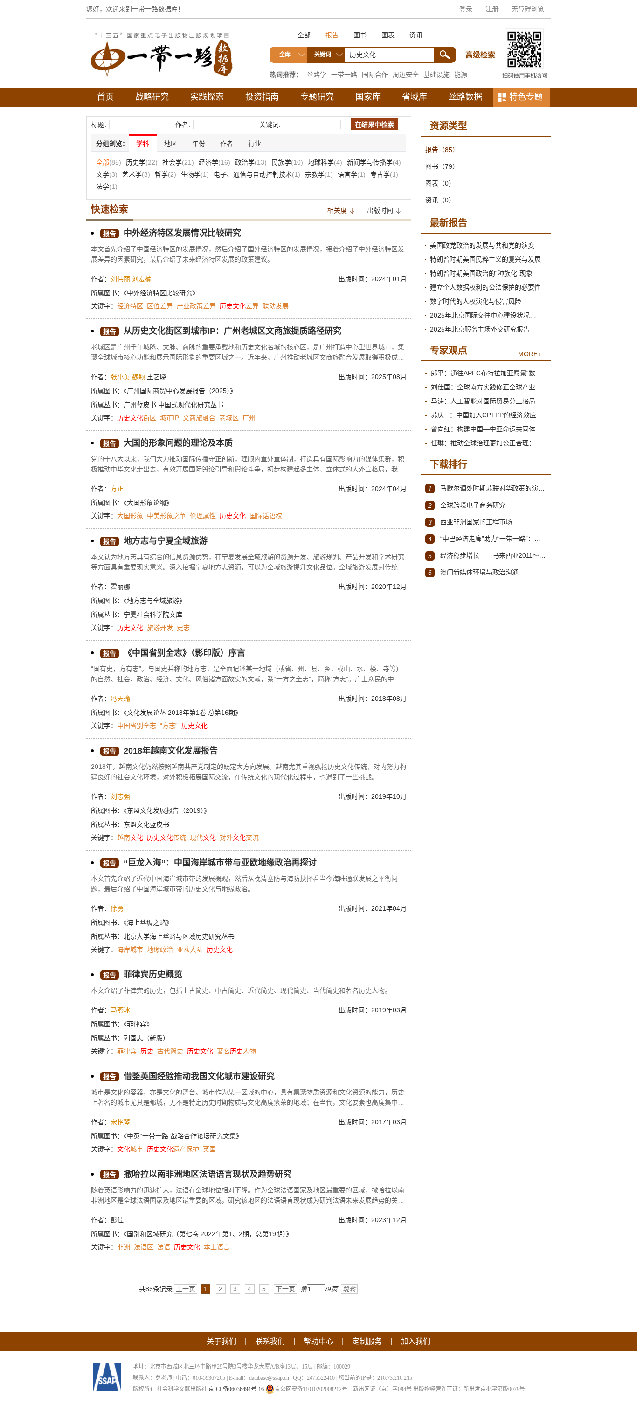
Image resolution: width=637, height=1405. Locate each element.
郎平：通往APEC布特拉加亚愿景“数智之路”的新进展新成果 (488, 373)
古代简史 (170, 1051)
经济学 (214, 162)
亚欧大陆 (190, 949)
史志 (183, 627)
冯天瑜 (120, 698)
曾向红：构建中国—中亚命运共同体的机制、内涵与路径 (488, 429)
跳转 (349, 1289)
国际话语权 (265, 515)
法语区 (143, 1247)
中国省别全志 (136, 725)
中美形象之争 (166, 515)
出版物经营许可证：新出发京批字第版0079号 (469, 1389)
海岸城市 (130, 949)
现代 (203, 837)
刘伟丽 (120, 279)
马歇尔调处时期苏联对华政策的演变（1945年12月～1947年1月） (487, 488)
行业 (254, 143)
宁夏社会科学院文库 (153, 614)
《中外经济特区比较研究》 (161, 293)
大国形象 (130, 515)
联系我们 (270, 1341)
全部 (304, 35)
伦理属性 (203, 515)
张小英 (120, 377)
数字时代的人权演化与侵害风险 (475, 301)
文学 (107, 174)
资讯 (415, 35)
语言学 (352, 174)
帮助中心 (318, 1341)
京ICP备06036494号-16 (236, 1389)
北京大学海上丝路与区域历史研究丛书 (179, 936)
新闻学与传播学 (374, 162)
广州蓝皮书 (141, 404)
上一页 (185, 1289)
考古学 (384, 174)
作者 (226, 143)
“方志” (169, 725)
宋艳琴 (120, 1122)
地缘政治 (160, 949)
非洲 (123, 1247)
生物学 (195, 174)
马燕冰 (120, 1010)
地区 (170, 143)
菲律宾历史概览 (142, 974)
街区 (136, 418)
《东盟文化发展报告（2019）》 (167, 810)
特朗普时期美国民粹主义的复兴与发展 (485, 259)
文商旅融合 (199, 418)
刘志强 (120, 796)
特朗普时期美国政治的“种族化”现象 (481, 273)
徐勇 (117, 908)
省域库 (414, 97)
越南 (130, 837)
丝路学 (316, 74)
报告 (332, 35)
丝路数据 (465, 97)
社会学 (178, 162)
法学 (107, 186)
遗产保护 (173, 1149)
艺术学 (136, 174)
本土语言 (217, 1247)
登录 (465, 9)
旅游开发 (160, 627)
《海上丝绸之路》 (148, 922)
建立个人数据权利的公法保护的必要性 (485, 287)
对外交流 (239, 837)
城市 (130, 1149)
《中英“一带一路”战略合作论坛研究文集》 (183, 1136)
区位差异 (160, 306)
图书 (360, 35)
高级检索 (481, 37)
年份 (198, 143)
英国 (209, 1149)
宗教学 (319, 174)
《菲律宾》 (138, 1024)
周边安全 (406, 74)
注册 (492, 9)
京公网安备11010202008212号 (311, 1389)
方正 (117, 488)
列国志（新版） (146, 1038)
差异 (239, 306)
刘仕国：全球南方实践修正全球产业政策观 (488, 387)
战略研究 (152, 97)
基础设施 (436, 74)
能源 (460, 74)
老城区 (229, 418)
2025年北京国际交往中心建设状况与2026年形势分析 (488, 315)
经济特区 (130, 306)
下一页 (285, 1289)
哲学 (165, 174)
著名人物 (236, 1051)
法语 (163, 1247)
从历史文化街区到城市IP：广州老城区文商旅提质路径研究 (222, 331)
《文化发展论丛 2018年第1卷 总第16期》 (183, 712)
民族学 (287, 162)
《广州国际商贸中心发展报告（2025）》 (180, 391)
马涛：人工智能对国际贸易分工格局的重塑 (488, 401)
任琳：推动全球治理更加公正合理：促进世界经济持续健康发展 (488, 443)
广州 (249, 418)
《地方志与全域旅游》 (155, 600)
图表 (388, 35)
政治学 (251, 162)
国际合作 (375, 74)
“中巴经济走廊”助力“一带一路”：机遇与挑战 (487, 539)
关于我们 (221, 1341)
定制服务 (367, 1341)
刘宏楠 (142, 279)
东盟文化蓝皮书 (146, 824)
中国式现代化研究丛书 (190, 404)
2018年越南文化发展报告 (160, 750)
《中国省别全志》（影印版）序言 (174, 653)
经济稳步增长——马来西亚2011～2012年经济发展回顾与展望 (487, 556)
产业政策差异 (196, 306)
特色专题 (526, 97)
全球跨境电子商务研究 (466, 505)
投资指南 (262, 97)
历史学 (142, 162)
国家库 (368, 97)
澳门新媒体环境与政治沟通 (473, 572)
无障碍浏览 (528, 9)
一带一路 (344, 74)
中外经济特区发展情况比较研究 (172, 233)
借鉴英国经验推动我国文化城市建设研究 (189, 1076)
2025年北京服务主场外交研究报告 (480, 329)
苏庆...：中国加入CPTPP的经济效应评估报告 (488, 415)
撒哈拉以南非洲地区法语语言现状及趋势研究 (197, 1174)
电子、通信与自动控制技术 (257, 174)
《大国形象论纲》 (148, 502)
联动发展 (276, 306)
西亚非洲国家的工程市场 (470, 522)
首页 (105, 97)
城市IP (169, 418)
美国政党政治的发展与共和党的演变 (482, 245)
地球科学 (325, 162)
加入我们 (415, 1341)
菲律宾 (127, 1051)
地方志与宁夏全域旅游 (155, 541)
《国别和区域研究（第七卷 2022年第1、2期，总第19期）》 (208, 1234)
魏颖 (138, 377)
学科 (142, 143)
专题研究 (317, 97)
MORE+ (529, 354)
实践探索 (207, 97)
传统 (166, 837)
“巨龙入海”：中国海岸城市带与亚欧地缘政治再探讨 (210, 862)
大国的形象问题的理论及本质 (168, 443)
